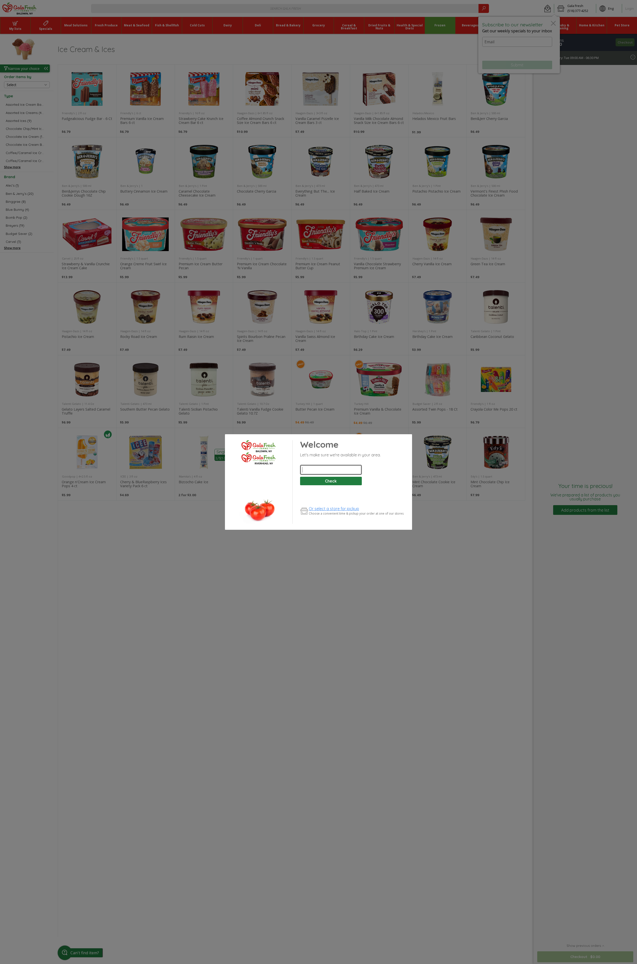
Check (331, 481)
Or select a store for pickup (334, 508)
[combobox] (331, 470)
